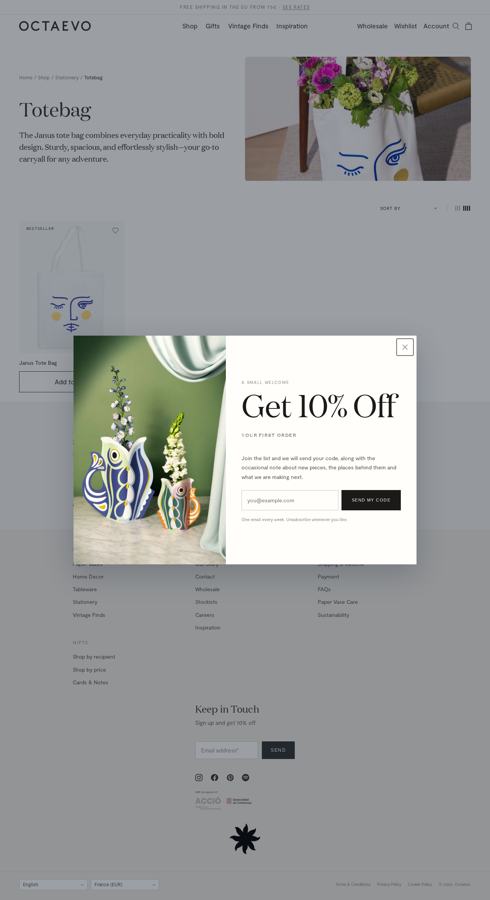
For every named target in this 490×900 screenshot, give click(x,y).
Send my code (371, 500)
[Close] (405, 347)
